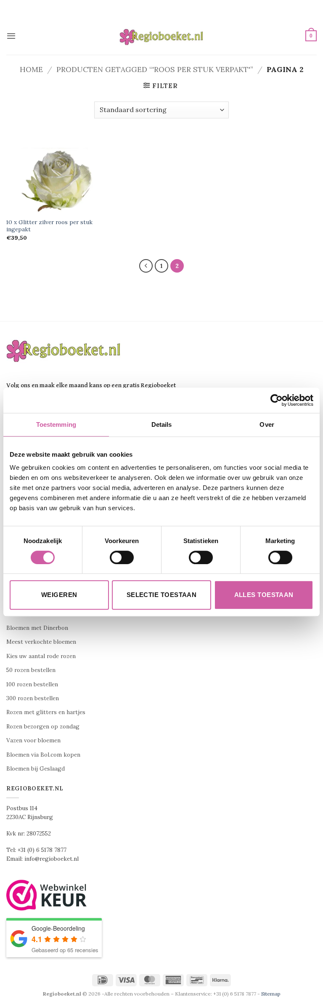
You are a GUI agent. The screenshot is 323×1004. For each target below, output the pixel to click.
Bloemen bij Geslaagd (35, 768)
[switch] (122, 557)
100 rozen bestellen (32, 684)
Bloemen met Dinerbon (37, 628)
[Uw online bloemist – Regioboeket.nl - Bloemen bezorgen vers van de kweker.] (161, 36)
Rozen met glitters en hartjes (45, 712)
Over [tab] (266, 424)
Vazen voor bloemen (33, 740)
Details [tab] (161, 424)
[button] (11, 36)
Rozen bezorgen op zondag (42, 726)
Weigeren (59, 594)
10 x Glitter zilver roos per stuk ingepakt (49, 226)
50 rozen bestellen (31, 670)
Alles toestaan (264, 594)
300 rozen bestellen (32, 698)
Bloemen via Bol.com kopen (43, 754)
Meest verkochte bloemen (41, 641)
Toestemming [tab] (56, 424)
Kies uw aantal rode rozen (41, 656)
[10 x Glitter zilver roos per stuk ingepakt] (55, 180)
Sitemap (271, 994)
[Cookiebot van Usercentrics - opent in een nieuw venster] (276, 400)
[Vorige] (146, 266)
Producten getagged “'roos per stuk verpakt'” (154, 69)
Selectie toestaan (162, 594)
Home (31, 69)
